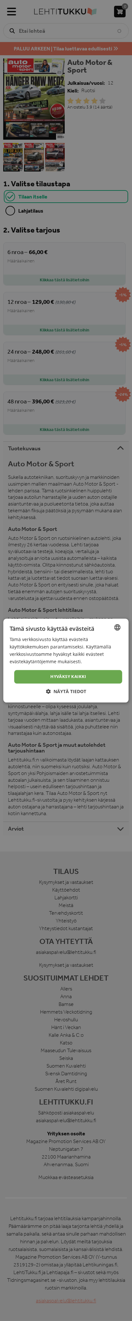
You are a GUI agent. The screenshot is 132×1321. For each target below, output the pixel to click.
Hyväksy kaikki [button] (68, 677)
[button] (66, 691)
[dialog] (66, 660)
